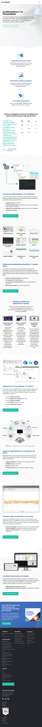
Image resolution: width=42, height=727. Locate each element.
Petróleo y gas (30, 635)
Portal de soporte (5, 674)
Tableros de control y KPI (6, 642)
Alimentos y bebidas (31, 641)
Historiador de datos (6, 636)
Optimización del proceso (19, 635)
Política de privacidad (6, 680)
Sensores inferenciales (6, 664)
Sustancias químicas (31, 633)
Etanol (28, 643)
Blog (3, 670)
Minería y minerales (30, 638)
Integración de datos (18, 633)
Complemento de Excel (6, 647)
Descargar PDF (6, 623)
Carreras (3, 678)
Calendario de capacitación (7, 675)
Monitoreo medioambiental (7, 646)
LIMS (3, 650)
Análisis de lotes (5, 641)
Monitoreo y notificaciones (7, 654)
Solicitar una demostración (10, 25)
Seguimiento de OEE (18, 639)
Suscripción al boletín (8, 684)
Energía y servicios (30, 637)
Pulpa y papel (29, 640)
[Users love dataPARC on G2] (5, 715)
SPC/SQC (4, 665)
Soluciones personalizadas (20, 643)
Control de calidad (18, 638)
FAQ (3, 672)
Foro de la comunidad (6, 677)
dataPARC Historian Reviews (4, 704)
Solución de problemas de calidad (8, 649)
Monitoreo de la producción (20, 636)
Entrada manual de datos (19, 641)
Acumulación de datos (6, 644)
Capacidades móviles (6, 652)
